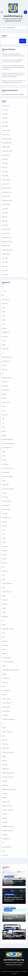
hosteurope (5, 484)
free (3, 419)
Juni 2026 (5, 114)
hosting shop (6, 509)
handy (4, 451)
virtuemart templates (8, 719)
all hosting (5, 336)
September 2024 (7, 200)
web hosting (5, 748)
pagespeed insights (8, 629)
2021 (3, 324)
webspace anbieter (7, 826)
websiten (4, 814)
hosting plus (5, 505)
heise (3, 456)
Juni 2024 (5, 213)
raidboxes (5, 641)
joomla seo (5, 546)
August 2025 (6, 155)
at (2, 353)
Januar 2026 (6, 134)
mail (3, 575)
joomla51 (4, 550)
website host (6, 801)
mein (3, 587)
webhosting (5, 769)
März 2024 (5, 225)
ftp (3, 423)
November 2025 (6, 143)
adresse (4, 328)
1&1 (3, 295)
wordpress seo (6, 839)
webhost (4, 760)
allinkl (3, 344)
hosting (4, 493)
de (2, 373)
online (4, 624)
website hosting (7, 806)
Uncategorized (6, 690)
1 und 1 (4, 291)
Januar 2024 (6, 233)
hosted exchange (7, 476)
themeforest (6, 678)
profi (3, 637)
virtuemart (5, 715)
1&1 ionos (4, 303)
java (3, 534)
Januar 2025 (6, 184)
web (3, 736)
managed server (7, 583)
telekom (4, 674)
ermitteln (5, 414)
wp (3, 843)
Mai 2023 (4, 266)
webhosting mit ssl (7, 777)
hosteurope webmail (8, 489)
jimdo (3, 538)
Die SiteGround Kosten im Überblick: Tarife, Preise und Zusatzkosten (13, 899)
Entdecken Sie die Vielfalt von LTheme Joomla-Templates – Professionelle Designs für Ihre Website (13, 75)
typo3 (3, 686)
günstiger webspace (8, 443)
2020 (3, 320)
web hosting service (8, 752)
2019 (3, 316)
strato (4, 666)
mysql (4, 608)
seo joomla (5, 645)
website (4, 797)
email (3, 410)
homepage (5, 464)
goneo (4, 431)
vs (2, 723)
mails (3, 579)
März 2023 (5, 274)
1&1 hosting (5, 299)
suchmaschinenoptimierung (10, 670)
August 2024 (6, 204)
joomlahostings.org (13, 16)
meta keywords (6, 591)
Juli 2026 (5, 110)
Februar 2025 (6, 180)
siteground (5, 653)
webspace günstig (7, 830)
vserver (4, 727)
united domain (6, 699)
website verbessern (8, 810)
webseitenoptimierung (8, 789)
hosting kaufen (6, 501)
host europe (5, 472)
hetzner (4, 460)
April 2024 (5, 221)
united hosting (6, 707)
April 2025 (5, 171)
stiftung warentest (8, 661)
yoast (3, 851)
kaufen (4, 554)
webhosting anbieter (8, 773)
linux (3, 567)
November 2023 (6, 241)
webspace (5, 822)
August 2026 (6, 106)
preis (3, 633)
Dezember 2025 (6, 138)
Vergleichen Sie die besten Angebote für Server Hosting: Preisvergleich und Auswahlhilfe (13, 67)
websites (4, 818)
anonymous (5, 349)
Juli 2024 (5, 208)
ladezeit (4, 559)
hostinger (5, 513)
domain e (4, 398)
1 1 (2, 287)
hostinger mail (6, 517)
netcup (4, 612)
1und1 (3, 307)
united (4, 694)
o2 (2, 620)
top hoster (5, 682)
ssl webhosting (6, 657)
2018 (3, 312)
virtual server (6, 711)
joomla (4, 542)
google (4, 435)
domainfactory (6, 402)
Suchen (5, 36)
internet (4, 526)
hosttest (4, 521)
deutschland (6, 390)
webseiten (5, 785)
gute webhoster (7, 447)
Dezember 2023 (6, 237)
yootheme (5, 855)
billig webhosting (7, 357)
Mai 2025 (4, 167)
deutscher (5, 386)
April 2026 (5, 122)
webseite (4, 781)
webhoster (5, 764)
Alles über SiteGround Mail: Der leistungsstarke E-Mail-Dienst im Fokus (13, 881)
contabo (4, 365)
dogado (4, 394)
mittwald (4, 604)
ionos (3, 530)
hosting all (5, 497)
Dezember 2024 (7, 188)
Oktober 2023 (6, 245)
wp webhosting (6, 847)
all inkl (4, 340)
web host (4, 740)
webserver (5, 793)
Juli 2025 (5, 159)
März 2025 (5, 175)
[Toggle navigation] (1, 12)
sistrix (4, 649)
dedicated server (7, 377)
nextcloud (5, 616)
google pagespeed (7, 439)
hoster (4, 480)
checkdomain (6, 361)
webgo (4, 756)
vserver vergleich (7, 731)
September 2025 (7, 151)
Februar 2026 (6, 130)
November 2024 (7, 192)
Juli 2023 (5, 258)
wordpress (5, 834)
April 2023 (5, 270)
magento (4, 571)
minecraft (5, 600)
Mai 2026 (4, 118)
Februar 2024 (6, 229)
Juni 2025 (5, 163)
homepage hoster (7, 468)
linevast (4, 563)
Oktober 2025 (6, 147)
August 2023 (6, 254)
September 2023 (7, 250)
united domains (6, 703)
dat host (4, 369)
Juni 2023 (5, 262)
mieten (4, 596)
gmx (3, 427)
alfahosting (5, 332)
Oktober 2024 (6, 196)
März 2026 (5, 126)
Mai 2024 (4, 217)
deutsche (5, 382)
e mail (3, 406)
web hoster (5, 744)
